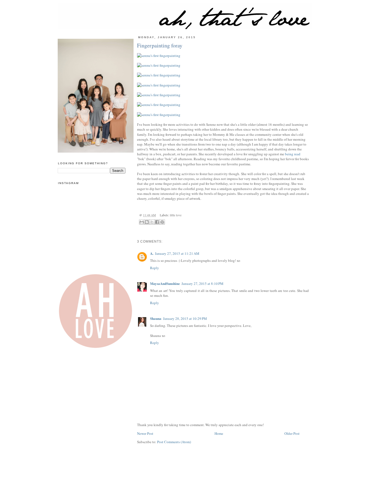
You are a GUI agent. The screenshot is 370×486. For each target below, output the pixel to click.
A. (151, 253)
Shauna (155, 318)
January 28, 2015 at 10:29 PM (185, 318)
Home (219, 433)
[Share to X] (152, 222)
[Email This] (141, 222)
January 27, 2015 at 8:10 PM (202, 283)
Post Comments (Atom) (174, 441)
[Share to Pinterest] (162, 222)
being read (292, 154)
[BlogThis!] (147, 222)
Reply (154, 267)
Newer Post (145, 433)
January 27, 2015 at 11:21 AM (177, 253)
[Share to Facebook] (157, 222)
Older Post (292, 433)
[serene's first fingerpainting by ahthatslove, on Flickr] (223, 55)
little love (175, 215)
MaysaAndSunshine (165, 283)
